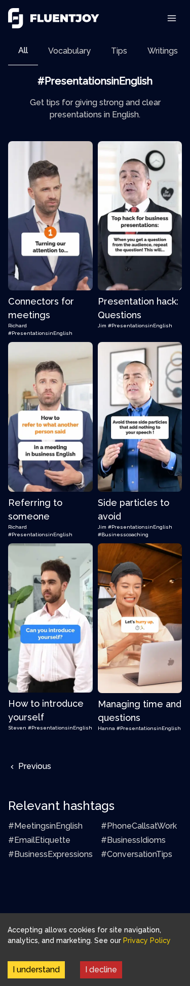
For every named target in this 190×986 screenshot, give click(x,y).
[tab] (23, 50)
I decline (101, 969)
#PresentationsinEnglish (40, 333)
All (23, 50)
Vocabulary (69, 51)
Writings (162, 51)
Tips (119, 51)
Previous (33, 766)
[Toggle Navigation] (172, 18)
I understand (36, 969)
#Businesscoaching (123, 534)
